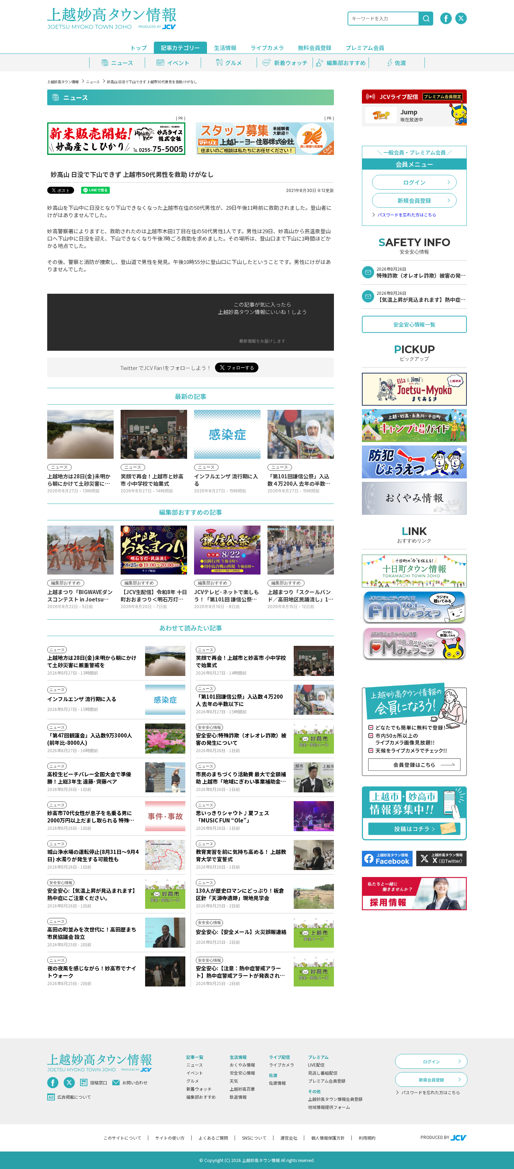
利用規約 (367, 1138)
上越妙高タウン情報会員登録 (335, 1099)
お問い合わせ (135, 1082)
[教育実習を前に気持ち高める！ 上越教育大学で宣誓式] (314, 855)
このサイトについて (122, 1138)
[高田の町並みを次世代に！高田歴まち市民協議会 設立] (165, 933)
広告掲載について (74, 1097)
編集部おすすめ (201, 1097)
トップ (138, 47)
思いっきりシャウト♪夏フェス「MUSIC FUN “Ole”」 (232, 816)
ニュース (93, 81)
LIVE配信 (316, 1065)
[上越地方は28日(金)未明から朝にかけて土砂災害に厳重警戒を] (165, 661)
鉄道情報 (238, 1097)
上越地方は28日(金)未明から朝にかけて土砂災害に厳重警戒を (92, 661)
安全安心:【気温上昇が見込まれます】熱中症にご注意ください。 (92, 894)
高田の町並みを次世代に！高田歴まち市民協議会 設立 (91, 933)
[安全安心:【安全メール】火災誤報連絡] (314, 933)
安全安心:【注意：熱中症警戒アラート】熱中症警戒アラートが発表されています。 (240, 971)
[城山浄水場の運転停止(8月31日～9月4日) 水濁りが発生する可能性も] (165, 855)
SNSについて (254, 1138)
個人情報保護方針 (328, 1138)
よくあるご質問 (213, 1138)
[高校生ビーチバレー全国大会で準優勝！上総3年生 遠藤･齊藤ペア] (165, 777)
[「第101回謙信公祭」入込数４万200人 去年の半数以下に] (314, 700)
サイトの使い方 (170, 1138)
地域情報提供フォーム (329, 1107)
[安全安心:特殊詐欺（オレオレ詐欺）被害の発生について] (314, 739)
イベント (194, 1073)
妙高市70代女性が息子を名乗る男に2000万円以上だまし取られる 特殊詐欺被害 (90, 816)
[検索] (426, 19)
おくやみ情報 (242, 1065)
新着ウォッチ (199, 1089)
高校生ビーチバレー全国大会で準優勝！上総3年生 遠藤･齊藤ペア (89, 777)
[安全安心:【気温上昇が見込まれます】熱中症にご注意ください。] (165, 894)
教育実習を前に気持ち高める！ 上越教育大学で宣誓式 (241, 855)
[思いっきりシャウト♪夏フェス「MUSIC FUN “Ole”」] (314, 816)
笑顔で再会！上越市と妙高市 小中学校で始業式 (241, 661)
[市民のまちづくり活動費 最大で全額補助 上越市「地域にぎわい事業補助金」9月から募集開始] (314, 777)
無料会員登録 (314, 47)
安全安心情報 (242, 1073)
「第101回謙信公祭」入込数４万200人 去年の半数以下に (239, 700)
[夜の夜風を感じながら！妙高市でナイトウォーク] (165, 971)
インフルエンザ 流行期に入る (81, 699)
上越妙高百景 (242, 1089)
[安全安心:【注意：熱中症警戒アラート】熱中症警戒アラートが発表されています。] (314, 971)
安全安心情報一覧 (414, 324)
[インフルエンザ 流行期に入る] (165, 700)
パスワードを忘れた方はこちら (407, 215)
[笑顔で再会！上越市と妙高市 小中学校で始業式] (314, 661)
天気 (234, 1081)
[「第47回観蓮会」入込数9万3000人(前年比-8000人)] (165, 739)
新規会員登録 (414, 200)
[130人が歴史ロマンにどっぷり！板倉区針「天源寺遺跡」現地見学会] (314, 894)
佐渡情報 (277, 1083)
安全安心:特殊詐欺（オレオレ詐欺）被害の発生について (241, 739)
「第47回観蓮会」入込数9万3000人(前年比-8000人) (89, 739)
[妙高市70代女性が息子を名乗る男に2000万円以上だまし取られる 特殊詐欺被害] (165, 816)
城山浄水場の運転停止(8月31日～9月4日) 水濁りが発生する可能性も (92, 855)
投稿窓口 (98, 1082)
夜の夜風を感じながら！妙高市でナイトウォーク (91, 971)
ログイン (414, 182)
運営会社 (288, 1138)
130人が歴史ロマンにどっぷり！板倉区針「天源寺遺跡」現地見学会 (240, 894)
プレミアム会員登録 (326, 1081)
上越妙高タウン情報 (63, 81)
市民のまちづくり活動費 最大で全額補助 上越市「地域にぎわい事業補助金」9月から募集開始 (241, 777)
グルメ (192, 1081)
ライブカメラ (267, 47)
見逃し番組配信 (322, 1073)
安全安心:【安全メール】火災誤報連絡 (241, 931)
